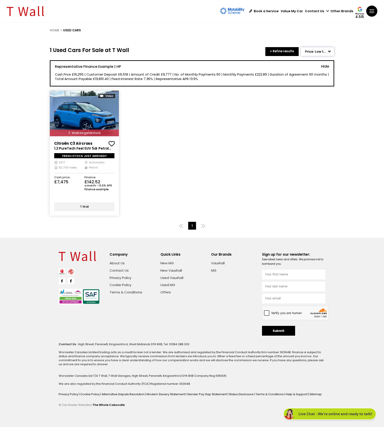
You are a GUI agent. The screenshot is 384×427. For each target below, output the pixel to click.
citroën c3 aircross (73, 143)
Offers (165, 292)
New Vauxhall (171, 270)
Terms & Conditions (126, 292)
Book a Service (266, 11)
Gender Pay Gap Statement (207, 394)
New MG (167, 263)
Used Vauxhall (171, 277)
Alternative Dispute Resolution (123, 394)
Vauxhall (218, 263)
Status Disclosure (241, 394)
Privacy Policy (120, 277)
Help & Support (297, 394)
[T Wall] (25, 11)
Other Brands (341, 11)
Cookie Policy (120, 285)
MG (213, 270)
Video (109, 96)
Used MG (167, 285)
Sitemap (316, 394)
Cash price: (62, 177)
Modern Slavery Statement (166, 394)
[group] (84, 113)
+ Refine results (282, 51)
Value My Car (292, 11)
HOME (54, 30)
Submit (278, 331)
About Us (117, 263)
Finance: (90, 177)
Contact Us (314, 11)
